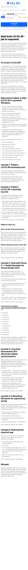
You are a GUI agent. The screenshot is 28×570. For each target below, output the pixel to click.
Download (14, 24)
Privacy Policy (21, 29)
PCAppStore (14, 27)
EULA (15, 29)
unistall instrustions (22, 27)
